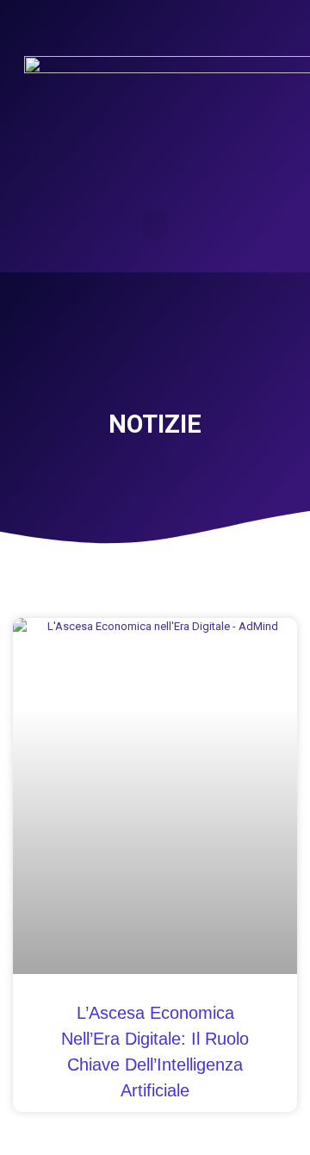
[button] (155, 224)
